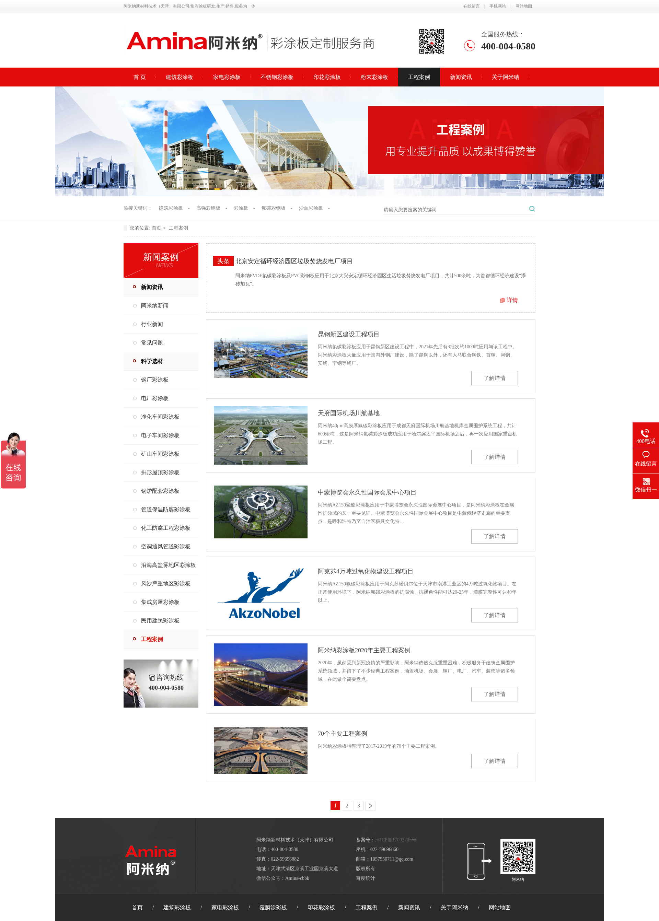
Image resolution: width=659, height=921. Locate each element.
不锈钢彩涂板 (277, 77)
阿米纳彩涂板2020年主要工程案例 (364, 650)
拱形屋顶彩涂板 (160, 472)
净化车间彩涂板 (160, 417)
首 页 (140, 77)
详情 (512, 300)
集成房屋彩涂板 (160, 602)
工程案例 (419, 77)
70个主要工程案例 (342, 733)
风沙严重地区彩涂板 (165, 583)
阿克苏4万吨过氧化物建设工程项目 (366, 571)
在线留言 (471, 6)
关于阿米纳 (505, 77)
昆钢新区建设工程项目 (349, 334)
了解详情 (495, 378)
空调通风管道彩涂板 (165, 546)
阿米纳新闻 (155, 305)
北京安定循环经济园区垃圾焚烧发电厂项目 (294, 261)
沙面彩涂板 (311, 208)
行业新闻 (152, 324)
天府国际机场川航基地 (349, 413)
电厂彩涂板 (155, 398)
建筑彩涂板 (179, 77)
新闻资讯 (461, 77)
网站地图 (524, 6)
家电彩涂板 (227, 77)
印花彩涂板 (327, 77)
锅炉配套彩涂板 (160, 491)
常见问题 (152, 343)
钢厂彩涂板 (155, 380)
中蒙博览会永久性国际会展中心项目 (367, 492)
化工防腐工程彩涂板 (165, 528)
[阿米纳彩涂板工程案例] (329, 194)
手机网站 (497, 6)
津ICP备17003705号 (395, 839)
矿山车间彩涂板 (160, 454)
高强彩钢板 (208, 208)
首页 (156, 228)
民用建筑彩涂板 (160, 620)
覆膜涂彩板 (273, 907)
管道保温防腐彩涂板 (165, 509)
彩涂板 (241, 208)
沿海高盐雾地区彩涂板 (168, 565)
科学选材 (152, 361)
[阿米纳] (250, 58)
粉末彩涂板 (374, 77)
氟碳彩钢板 (274, 208)
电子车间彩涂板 (160, 435)
